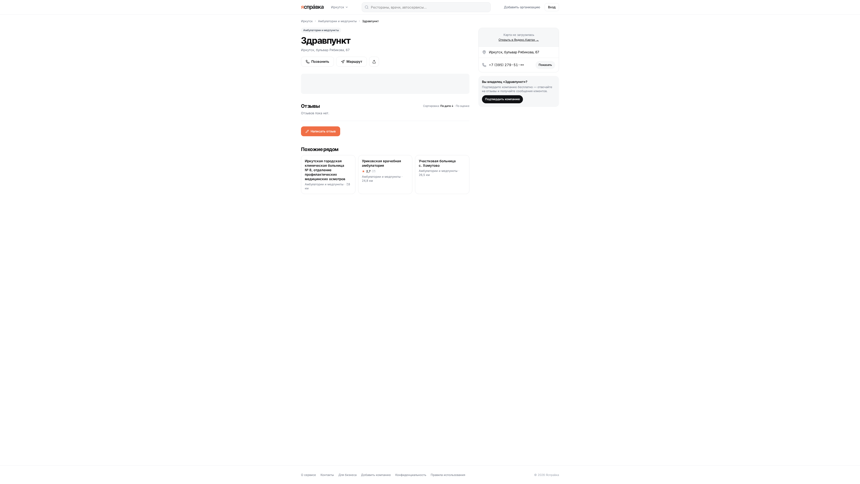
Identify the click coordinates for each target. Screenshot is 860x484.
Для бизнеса (347, 475)
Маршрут (354, 61)
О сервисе (308, 475)
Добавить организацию (522, 7)
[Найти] (366, 7)
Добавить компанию (376, 475)
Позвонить (320, 61)
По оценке (462, 106)
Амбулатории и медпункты (337, 21)
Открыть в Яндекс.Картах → (519, 39)
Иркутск (337, 7)
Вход (552, 7)
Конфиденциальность (410, 475)
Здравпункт (370, 21)
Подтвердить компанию (502, 99)
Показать (545, 65)
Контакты (327, 475)
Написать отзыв (323, 131)
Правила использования (448, 475)
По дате (447, 106)
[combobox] (426, 7)
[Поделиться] (374, 62)
